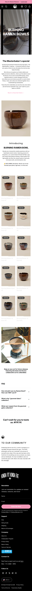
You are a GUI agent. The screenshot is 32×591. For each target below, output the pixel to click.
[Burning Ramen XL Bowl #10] (24, 306)
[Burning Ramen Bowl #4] (24, 216)
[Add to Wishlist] (13, 178)
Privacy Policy (5, 512)
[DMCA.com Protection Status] (6, 553)
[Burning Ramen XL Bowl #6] (24, 246)
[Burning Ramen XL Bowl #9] (8, 306)
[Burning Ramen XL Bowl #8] (24, 276)
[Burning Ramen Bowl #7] (8, 276)
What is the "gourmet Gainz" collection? (11, 399)
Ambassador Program (7, 538)
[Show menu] (2, 6)
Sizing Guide (4, 522)
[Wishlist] (26, 6)
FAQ (2, 520)
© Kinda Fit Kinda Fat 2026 (8, 584)
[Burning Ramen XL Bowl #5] (8, 246)
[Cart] (29, 6)
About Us (4, 536)
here (21, 561)
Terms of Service (15, 512)
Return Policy (5, 544)
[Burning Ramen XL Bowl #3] (8, 216)
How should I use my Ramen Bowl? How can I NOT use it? (13, 392)
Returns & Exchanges (7, 528)
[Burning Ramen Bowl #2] (24, 186)
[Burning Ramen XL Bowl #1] (8, 186)
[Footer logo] (12, 476)
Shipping (3, 525)
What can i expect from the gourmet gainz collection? (13, 407)
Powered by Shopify (16, 588)
